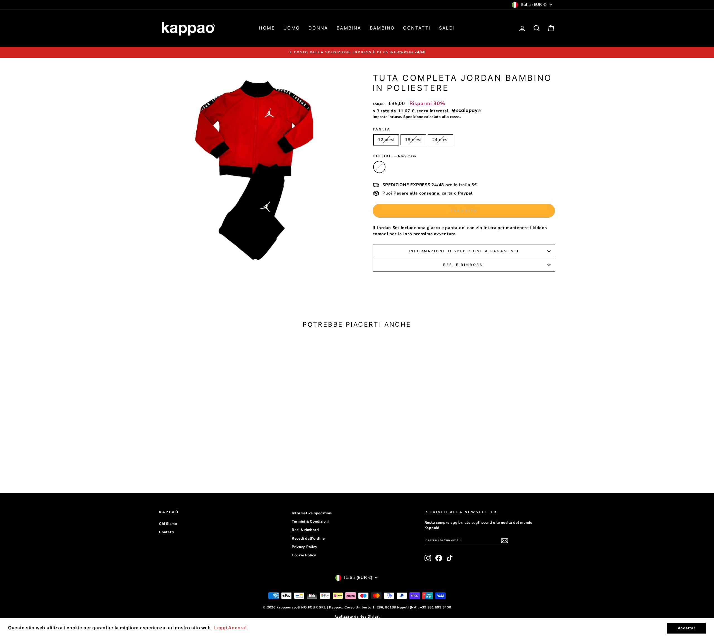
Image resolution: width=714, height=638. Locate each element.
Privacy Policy (304, 546)
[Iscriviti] (504, 540)
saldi (447, 28)
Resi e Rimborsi (463, 265)
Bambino (382, 28)
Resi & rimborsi (305, 529)
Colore (394, 156)
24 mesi (440, 139)
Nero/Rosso (379, 167)
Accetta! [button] (686, 628)
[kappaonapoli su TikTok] (449, 558)
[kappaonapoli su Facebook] (438, 558)
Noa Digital (370, 616)
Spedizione (413, 116)
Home (267, 28)
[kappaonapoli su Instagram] (427, 558)
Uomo (291, 28)
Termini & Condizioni (310, 521)
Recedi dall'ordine (308, 538)
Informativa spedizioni (312, 513)
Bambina (349, 28)
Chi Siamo (168, 523)
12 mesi (386, 139)
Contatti (416, 28)
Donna (318, 28)
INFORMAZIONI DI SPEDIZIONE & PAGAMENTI (464, 251)
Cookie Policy (304, 555)
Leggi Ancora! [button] (230, 627)
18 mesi (413, 139)
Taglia (382, 129)
